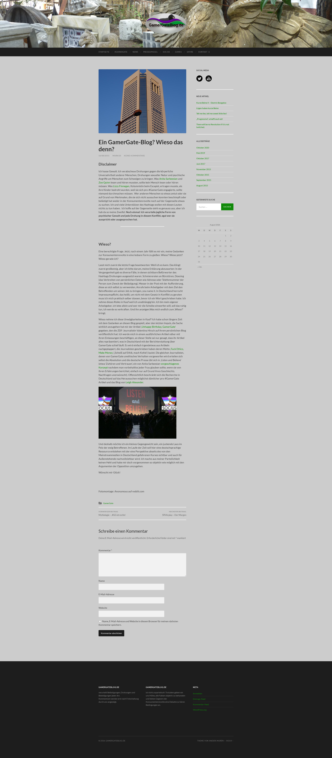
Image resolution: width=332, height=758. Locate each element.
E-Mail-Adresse (106, 594)
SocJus (166, 52)
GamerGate (108, 503)
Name (102, 580)
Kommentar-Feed (201, 704)
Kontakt (202, 52)
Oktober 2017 (202, 158)
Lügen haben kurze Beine (207, 108)
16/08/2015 (104, 156)
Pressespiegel (150, 52)
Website (103, 607)
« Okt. (200, 267)
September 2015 (203, 180)
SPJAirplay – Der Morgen (174, 513)
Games (178, 52)
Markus (117, 156)
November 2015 (203, 169)
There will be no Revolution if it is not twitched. (212, 125)
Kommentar (105, 550)
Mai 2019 (200, 153)
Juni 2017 (200, 164)
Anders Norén (216, 741)
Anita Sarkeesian (168, 178)
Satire (190, 52)
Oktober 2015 (202, 174)
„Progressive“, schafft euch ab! (209, 119)
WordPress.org (199, 709)
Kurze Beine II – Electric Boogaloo (211, 102)
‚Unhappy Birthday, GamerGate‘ (158, 326)
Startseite (104, 52)
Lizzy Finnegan (121, 186)
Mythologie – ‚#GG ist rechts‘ (112, 513)
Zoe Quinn (104, 182)
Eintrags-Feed (199, 699)
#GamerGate (121, 52)
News (135, 52)
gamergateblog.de (115, 741)
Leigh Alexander (134, 382)
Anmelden (197, 693)
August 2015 (202, 185)
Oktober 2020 (202, 147)
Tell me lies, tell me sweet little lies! (211, 113)
